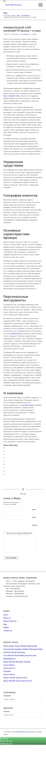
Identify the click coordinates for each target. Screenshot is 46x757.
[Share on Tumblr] (6, 464)
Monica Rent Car (10, 621)
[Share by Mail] (6, 474)
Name (34, 511)
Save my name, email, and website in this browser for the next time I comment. (19, 534)
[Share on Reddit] (6, 471)
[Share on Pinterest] (6, 458)
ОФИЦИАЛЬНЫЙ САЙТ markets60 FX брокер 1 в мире (22, 29)
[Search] (33, 5)
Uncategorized (25, 34)
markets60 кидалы (27, 405)
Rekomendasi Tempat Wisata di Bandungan (20, 646)
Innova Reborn (9, 665)
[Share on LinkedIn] (6, 461)
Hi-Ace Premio (9, 674)
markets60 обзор (16, 333)
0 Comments (15, 34)
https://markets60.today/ (11, 96)
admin (34, 34)
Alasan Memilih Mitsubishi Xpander (16, 661)
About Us (7, 618)
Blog (5, 12)
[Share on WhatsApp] (6, 454)
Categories (7, 696)
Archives (6, 711)
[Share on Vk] (6, 468)
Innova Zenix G (9, 668)
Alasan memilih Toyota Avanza (15, 677)
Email (34, 518)
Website (34, 525)
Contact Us (7, 630)
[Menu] (39, 5)
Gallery (6, 627)
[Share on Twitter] (6, 451)
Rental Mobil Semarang (22, 732)
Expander (7, 671)
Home (5, 614)
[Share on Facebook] (6, 448)
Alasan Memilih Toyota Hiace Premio (17, 680)
